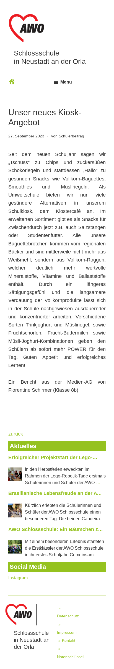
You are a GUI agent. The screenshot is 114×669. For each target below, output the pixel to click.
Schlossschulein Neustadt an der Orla (32, 640)
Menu (66, 82)
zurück (15, 434)
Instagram (18, 577)
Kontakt (68, 640)
